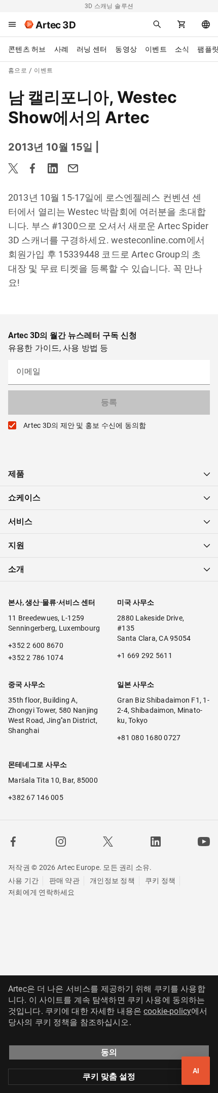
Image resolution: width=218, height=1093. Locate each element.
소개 (16, 569)
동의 (109, 1052)
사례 (61, 49)
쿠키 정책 (160, 881)
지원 (16, 545)
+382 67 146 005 (35, 797)
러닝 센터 (92, 49)
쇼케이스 (24, 497)
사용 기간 (23, 881)
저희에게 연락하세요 (41, 892)
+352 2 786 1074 (35, 657)
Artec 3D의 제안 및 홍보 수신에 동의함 (84, 425)
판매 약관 (64, 881)
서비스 (20, 521)
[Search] (157, 24)
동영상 (126, 49)
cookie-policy (167, 1011)
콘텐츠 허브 (27, 49)
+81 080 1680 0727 (148, 738)
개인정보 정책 (112, 881)
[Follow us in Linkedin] (156, 841)
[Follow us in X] (108, 841)
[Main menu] (12, 24)
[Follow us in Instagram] (61, 841)
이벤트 (156, 49)
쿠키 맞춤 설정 (109, 1076)
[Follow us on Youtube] (204, 841)
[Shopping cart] (181, 24)
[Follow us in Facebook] (13, 841)
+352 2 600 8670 (35, 645)
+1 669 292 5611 (144, 655)
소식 (182, 49)
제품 (16, 474)
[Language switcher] (206, 24)
